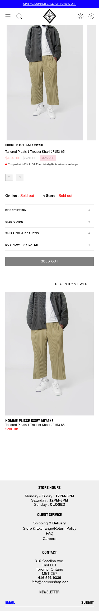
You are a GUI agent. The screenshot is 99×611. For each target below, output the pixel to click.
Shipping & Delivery (49, 523)
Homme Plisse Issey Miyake (24, 145)
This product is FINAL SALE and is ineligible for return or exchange (43, 164)
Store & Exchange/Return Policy (49, 528)
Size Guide (14, 221)
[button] (19, 16)
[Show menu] (8, 16)
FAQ (49, 533)
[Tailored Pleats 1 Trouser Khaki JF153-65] (49, 353)
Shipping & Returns (22, 233)
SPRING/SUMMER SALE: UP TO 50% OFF (49, 3)
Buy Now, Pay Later (21, 244)
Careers (49, 538)
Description (15, 210)
